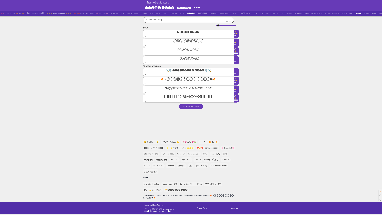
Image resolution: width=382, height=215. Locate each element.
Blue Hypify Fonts (117, 13)
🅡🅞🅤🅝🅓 (191, 13)
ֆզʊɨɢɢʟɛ (213, 13)
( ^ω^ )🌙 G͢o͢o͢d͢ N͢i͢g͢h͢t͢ (152, 190)
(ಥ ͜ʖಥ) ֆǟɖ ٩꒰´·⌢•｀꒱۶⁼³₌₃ (191, 184)
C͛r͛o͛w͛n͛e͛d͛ (289, 13)
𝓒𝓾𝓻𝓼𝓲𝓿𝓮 (268, 13)
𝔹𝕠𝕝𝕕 (182, 13)
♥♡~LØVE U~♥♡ (213, 184)
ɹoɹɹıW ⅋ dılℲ (278, 13)
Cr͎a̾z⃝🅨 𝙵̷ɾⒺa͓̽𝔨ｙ (246, 13)
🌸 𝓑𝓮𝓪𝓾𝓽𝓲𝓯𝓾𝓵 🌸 (102, 13)
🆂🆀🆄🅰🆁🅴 (202, 13)
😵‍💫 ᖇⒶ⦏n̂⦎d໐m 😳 (151, 142)
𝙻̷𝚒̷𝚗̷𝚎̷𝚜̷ (234, 13)
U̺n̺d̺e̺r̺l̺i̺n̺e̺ (298, 13)
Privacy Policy (202, 208)
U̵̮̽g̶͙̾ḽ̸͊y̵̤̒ (307, 13)
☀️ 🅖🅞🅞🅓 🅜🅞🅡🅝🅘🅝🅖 (176, 190)
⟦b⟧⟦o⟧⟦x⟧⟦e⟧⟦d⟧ (348, 13)
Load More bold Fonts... (191, 107)
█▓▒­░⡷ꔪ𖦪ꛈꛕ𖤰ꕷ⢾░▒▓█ (35, 13)
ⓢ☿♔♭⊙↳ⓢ (316, 13)
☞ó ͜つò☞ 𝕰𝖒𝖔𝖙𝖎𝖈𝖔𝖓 (369, 13)
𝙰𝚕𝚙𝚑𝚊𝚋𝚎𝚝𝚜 (155, 13)
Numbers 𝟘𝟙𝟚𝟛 (132, 13)
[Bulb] (380, 191)
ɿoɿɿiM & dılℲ (224, 13)
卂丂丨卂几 (174, 13)
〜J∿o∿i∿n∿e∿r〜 (332, 13)
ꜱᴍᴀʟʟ (165, 13)
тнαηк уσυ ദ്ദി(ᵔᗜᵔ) (169, 184)
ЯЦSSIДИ (259, 13)
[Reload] (380, 195)
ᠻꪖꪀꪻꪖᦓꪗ (144, 13)
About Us (234, 208)
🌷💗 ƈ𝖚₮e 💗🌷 (189, 142)
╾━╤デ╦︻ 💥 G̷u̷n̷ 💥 (16, 13)
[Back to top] (380, 200)
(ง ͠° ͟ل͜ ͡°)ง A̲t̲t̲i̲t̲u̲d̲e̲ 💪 (170, 142)
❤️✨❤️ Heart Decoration (84, 13)
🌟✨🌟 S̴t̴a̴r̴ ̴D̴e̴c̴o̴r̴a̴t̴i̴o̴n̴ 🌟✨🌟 (58, 13)
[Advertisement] (191, 124)
